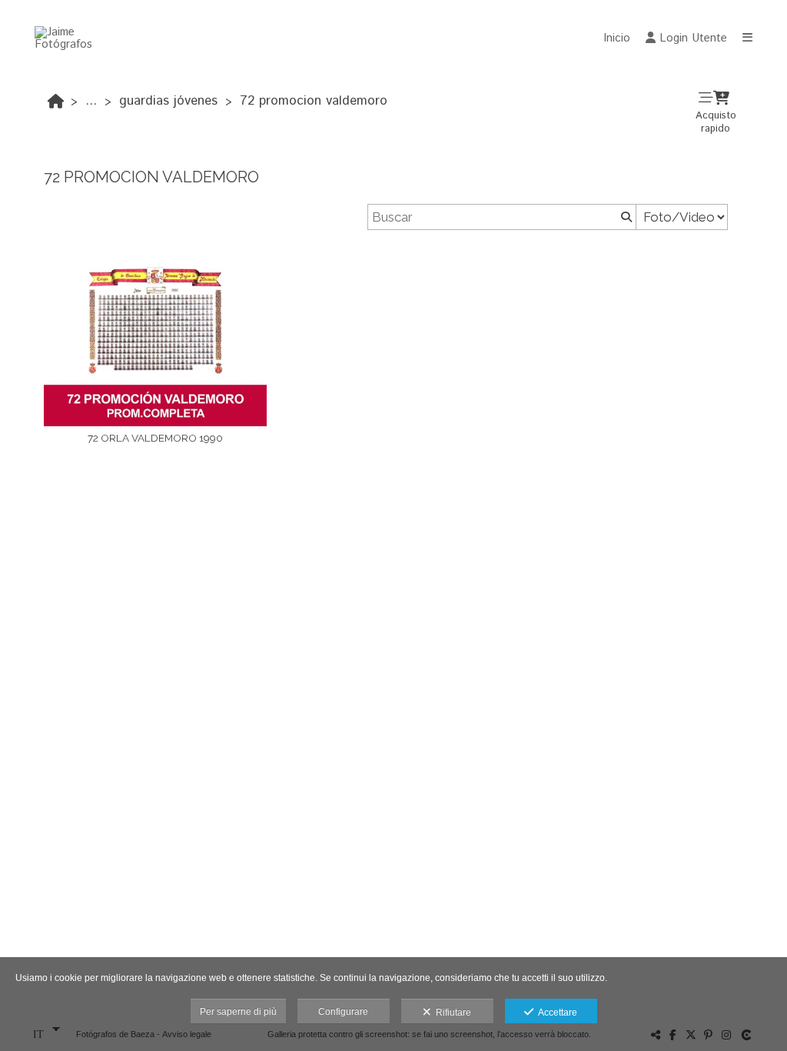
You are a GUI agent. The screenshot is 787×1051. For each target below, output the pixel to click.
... (91, 101)
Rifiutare (451, 1012)
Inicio (616, 38)
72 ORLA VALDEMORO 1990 (155, 438)
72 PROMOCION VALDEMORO (313, 101)
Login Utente (693, 38)
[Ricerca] (624, 217)
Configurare (343, 1011)
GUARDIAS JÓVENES (168, 101)
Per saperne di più (238, 1011)
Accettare (555, 1012)
